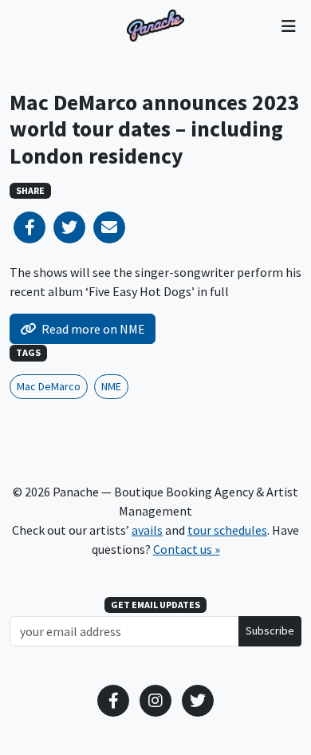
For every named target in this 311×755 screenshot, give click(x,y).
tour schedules (227, 530)
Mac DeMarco (49, 386)
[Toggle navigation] (288, 25)
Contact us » (186, 549)
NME (111, 386)
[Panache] (155, 26)
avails (147, 530)
